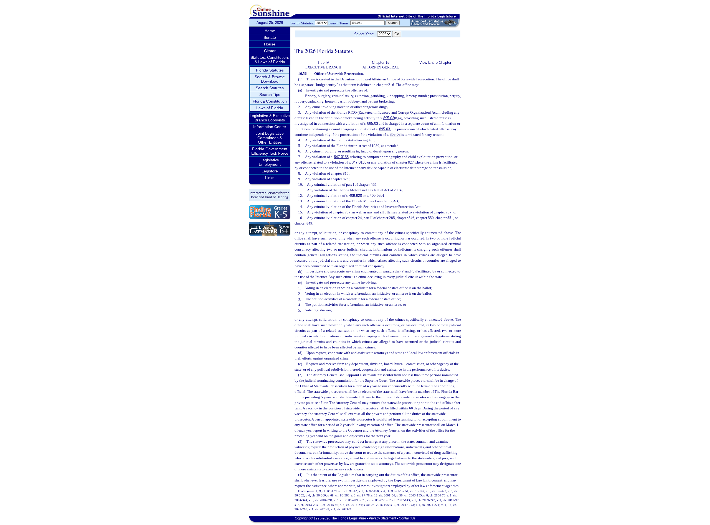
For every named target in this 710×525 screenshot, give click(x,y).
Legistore (270, 171)
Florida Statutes (270, 70)
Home (270, 31)
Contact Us (407, 518)
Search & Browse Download (270, 79)
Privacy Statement (382, 518)
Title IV (323, 62)
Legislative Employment (270, 162)
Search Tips (269, 94)
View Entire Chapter (435, 62)
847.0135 (341, 157)
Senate (269, 37)
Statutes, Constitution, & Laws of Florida (269, 59)
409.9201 (377, 195)
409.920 (355, 195)
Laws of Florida (269, 108)
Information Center (269, 126)
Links (269, 177)
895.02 (388, 118)
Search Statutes (270, 88)
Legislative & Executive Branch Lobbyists (270, 117)
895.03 (372, 123)
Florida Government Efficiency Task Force (269, 151)
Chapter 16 (380, 62)
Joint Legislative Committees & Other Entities (270, 137)
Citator (270, 51)
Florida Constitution (270, 101)
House (269, 44)
